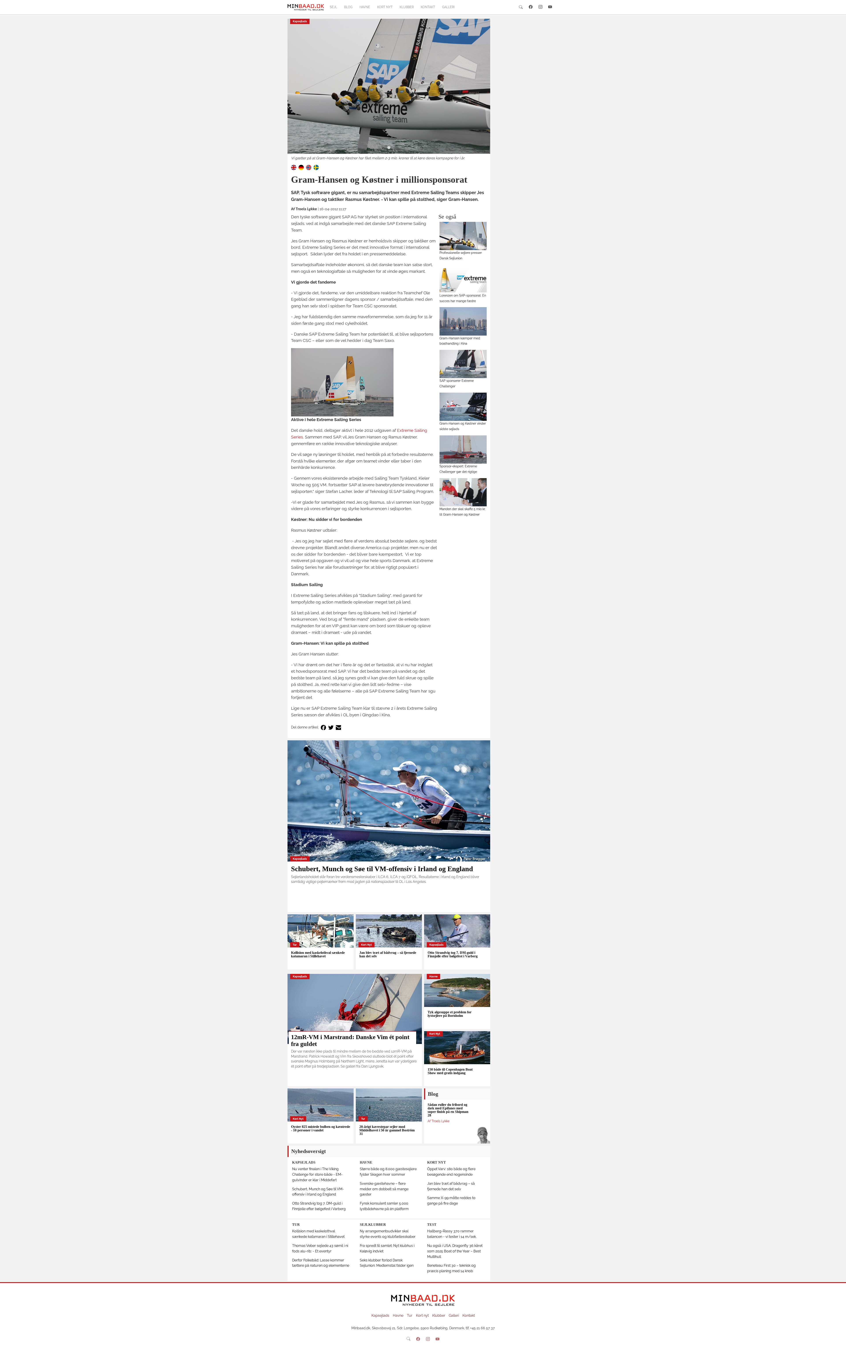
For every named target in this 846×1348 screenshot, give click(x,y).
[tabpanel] (389, 90)
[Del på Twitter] (331, 727)
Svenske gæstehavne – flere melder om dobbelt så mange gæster (384, 1189)
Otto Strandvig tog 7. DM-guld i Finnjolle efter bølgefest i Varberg (453, 954)
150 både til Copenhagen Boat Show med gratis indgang (450, 1071)
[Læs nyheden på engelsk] (293, 167)
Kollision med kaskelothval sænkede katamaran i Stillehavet (318, 954)
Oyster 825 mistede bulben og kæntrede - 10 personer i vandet (320, 1128)
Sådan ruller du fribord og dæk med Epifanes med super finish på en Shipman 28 (448, 1110)
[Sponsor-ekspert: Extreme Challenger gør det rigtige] (463, 449)
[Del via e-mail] (338, 727)
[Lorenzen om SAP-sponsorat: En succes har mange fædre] (463, 279)
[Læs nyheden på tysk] (301, 167)
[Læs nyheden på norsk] (308, 167)
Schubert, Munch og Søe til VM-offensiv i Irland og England (382, 869)
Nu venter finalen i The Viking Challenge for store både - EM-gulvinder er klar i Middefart (317, 1174)
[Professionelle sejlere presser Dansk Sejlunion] (463, 236)
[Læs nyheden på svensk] (316, 167)
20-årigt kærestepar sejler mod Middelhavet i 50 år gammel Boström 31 (387, 1130)
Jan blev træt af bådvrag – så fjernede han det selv (387, 954)
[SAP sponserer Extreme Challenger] (463, 364)
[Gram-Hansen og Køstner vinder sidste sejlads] (463, 407)
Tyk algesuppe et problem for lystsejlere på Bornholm (449, 1013)
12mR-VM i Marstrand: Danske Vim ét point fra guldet (350, 1040)
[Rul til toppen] (839, 1341)
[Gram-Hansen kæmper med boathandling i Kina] (463, 321)
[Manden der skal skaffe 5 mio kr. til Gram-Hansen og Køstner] (463, 492)
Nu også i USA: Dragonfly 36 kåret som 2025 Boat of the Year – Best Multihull (454, 1251)
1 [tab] (389, 148)
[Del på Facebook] (323, 727)
